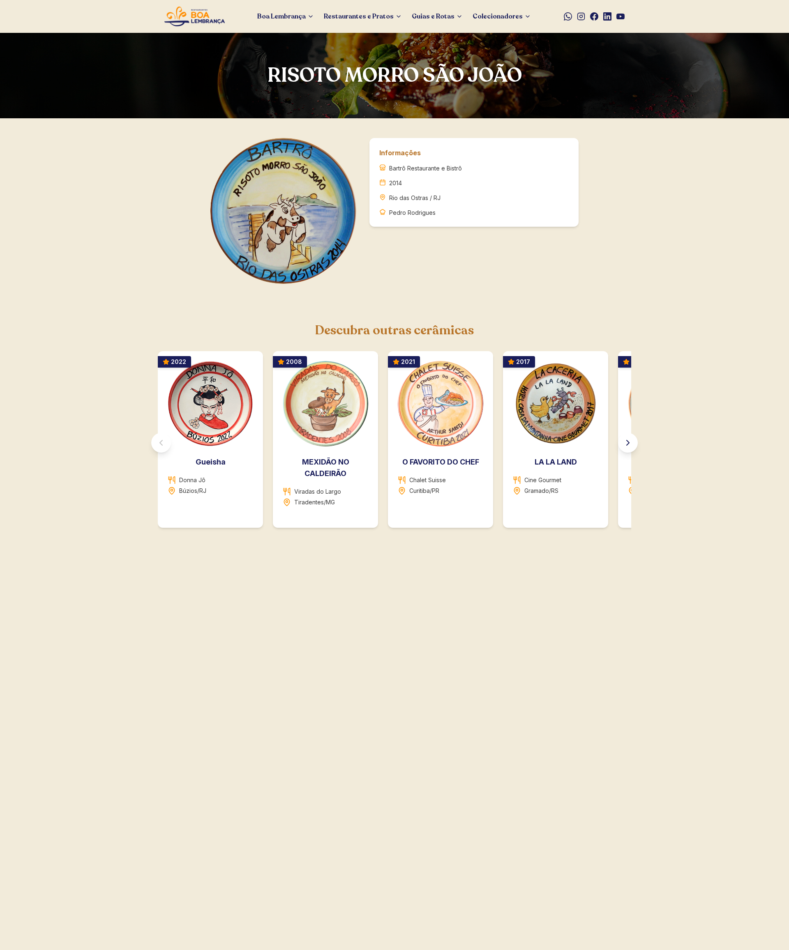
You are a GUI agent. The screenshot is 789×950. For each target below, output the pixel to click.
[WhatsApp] (568, 16)
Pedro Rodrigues (412, 212)
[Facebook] (594, 16)
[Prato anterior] (161, 443)
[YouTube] (620, 16)
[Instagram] (581, 16)
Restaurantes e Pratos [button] (359, 16)
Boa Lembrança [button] (281, 16)
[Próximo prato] (628, 443)
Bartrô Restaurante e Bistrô (425, 168)
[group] (394, 442)
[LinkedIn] (607, 16)
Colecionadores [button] (498, 16)
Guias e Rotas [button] (433, 16)
